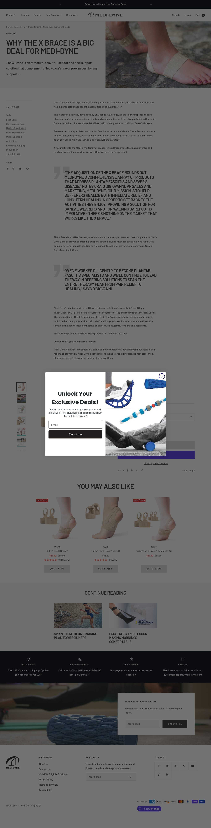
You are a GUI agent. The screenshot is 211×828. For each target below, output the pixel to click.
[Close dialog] (162, 376)
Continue (75, 434)
